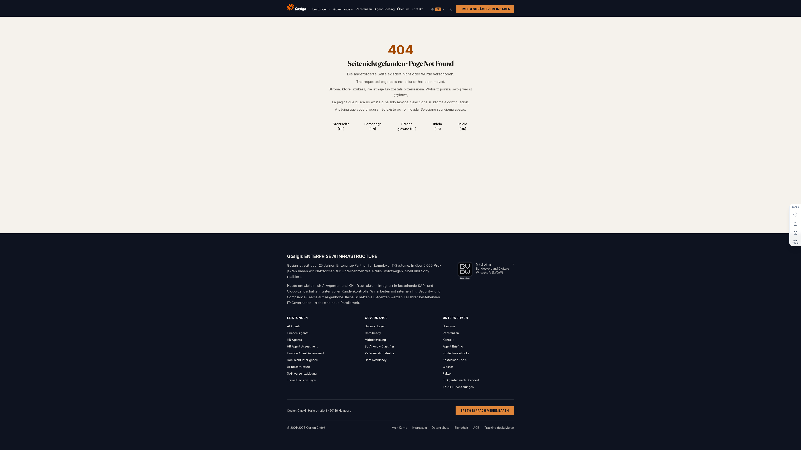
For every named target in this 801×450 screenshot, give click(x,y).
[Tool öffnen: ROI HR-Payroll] (795, 223)
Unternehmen (455, 318)
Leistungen (319, 9)
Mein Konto (399, 427)
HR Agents (294, 339)
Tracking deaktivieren (499, 427)
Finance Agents (298, 333)
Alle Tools (795, 241)
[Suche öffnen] (450, 9)
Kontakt (417, 9)
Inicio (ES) (437, 126)
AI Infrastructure (298, 367)
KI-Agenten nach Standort (461, 380)
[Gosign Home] (296, 8)
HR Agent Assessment (302, 346)
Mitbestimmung (375, 339)
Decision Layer (375, 326)
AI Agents (294, 326)
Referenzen (364, 9)
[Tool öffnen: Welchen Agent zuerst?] (795, 214)
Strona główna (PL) (407, 126)
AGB (476, 427)
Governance (341, 9)
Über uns (403, 9)
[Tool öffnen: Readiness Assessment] (795, 233)
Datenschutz (441, 427)
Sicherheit (461, 427)
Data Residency (376, 360)
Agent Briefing (384, 9)
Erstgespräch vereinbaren (485, 9)
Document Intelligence (302, 360)
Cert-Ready (373, 333)
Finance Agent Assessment (305, 353)
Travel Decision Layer (301, 380)
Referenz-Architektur (379, 353)
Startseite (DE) (341, 126)
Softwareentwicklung (302, 373)
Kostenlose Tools (455, 360)
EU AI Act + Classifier (379, 346)
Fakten (447, 373)
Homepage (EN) (373, 126)
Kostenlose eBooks (456, 353)
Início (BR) (462, 126)
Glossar (448, 367)
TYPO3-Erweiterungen (458, 387)
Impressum (419, 427)
